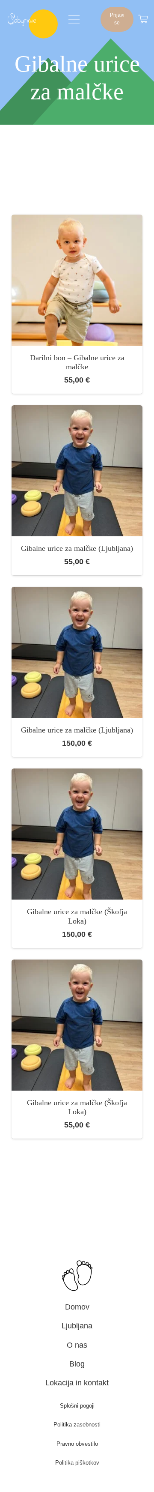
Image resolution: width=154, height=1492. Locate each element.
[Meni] (74, 19)
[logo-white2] (22, 19)
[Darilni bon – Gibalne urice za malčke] (77, 220)
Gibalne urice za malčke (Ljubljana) (77, 548)
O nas (77, 1345)
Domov (77, 1307)
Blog (77, 1364)
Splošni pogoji (77, 1405)
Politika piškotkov (77, 1462)
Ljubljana (77, 1326)
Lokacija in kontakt (77, 1382)
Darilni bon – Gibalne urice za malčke (77, 362)
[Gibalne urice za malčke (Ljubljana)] (77, 411)
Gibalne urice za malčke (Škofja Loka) (77, 916)
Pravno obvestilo (77, 1444)
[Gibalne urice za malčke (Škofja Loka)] (77, 774)
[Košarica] (142, 19)
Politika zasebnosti (77, 1424)
